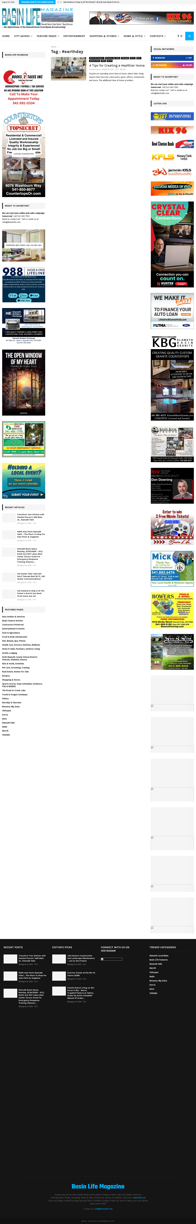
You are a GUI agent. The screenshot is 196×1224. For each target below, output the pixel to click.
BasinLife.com (139, 1198)
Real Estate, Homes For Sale (15, 672)
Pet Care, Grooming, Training (15, 667)
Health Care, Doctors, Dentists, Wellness (21, 645)
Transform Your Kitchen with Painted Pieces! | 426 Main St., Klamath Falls (30, 517)
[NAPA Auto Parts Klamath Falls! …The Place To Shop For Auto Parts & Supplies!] (9, 534)
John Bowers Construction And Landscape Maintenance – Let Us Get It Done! (81, 958)
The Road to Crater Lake (13, 690)
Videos (5, 698)
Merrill (109, 61)
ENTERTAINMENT (74, 36)
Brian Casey (96, 69)
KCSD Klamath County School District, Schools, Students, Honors (19, 658)
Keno (139, 58)
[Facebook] (179, 36)
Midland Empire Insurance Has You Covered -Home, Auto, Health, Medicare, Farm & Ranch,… (104, 2)
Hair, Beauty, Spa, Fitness (14, 641)
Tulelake (6, 735)
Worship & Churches (11, 702)
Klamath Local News (159, 955)
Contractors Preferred (13, 625)
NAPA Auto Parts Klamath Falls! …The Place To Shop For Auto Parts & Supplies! (31, 534)
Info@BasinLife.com (103, 1209)
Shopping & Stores (11, 680)
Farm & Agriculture (11, 633)
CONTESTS (156, 36)
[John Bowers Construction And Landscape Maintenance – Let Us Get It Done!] (59, 959)
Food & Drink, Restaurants (14, 637)
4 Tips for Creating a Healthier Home (117, 65)
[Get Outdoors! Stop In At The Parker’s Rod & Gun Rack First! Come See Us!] (9, 594)
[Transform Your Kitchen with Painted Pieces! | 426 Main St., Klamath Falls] (9, 517)
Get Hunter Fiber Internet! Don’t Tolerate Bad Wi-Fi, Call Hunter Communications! (31, 576)
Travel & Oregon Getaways (14, 694)
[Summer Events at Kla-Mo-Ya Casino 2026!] (59, 976)
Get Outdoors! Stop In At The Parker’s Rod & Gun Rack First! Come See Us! (30, 593)
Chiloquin (125, 58)
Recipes (6, 676)
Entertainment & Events (13, 629)
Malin (103, 61)
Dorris (132, 58)
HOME (6, 36)
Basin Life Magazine (98, 1186)
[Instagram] (182, 36)
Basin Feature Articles (12, 621)
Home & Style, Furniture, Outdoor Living (21, 649)
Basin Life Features (97, 58)
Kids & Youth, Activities (13, 663)
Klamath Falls (94, 61)
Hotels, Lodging (9, 653)
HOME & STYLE (133, 36)
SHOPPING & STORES (103, 36)
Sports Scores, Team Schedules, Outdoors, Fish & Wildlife (22, 685)
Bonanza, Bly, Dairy (113, 58)
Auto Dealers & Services (13, 617)
